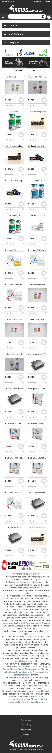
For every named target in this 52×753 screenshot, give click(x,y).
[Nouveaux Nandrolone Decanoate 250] (14, 503)
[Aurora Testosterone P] (14, 399)
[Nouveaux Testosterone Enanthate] (37, 260)
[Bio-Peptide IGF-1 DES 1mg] (37, 434)
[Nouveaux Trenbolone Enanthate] (14, 260)
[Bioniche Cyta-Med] (37, 295)
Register (47, 1)
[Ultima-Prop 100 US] (37, 226)
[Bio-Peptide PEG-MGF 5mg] (14, 468)
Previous (3, 53)
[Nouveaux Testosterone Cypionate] (14, 295)
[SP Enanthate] (14, 226)
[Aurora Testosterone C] (37, 503)
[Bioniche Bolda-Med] (14, 87)
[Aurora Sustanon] (14, 538)
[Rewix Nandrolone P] (14, 364)
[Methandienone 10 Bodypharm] (37, 156)
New (34, 70)
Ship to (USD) (8, 1)
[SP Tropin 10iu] (37, 191)
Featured (18, 70)
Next (49, 53)
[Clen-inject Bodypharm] (37, 122)
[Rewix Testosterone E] (37, 87)
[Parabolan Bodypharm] (14, 156)
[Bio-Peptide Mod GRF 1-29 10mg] (14, 434)
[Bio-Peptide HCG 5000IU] (37, 399)
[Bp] (26, 52)
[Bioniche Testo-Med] (37, 330)
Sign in (38, 1)
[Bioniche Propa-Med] (14, 330)
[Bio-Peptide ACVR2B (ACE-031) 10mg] (37, 468)
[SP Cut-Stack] (14, 122)
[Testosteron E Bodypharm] (37, 538)
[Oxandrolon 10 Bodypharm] (14, 191)
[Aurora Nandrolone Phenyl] (37, 364)
